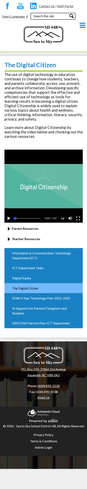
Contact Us (47, 6)
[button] (43, 230)
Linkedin (32, 6)
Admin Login (43, 447)
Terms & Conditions (43, 441)
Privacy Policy (43, 435)
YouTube (19, 6)
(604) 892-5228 (49, 386)
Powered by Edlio (43, 419)
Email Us (43, 397)
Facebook (6, 6)
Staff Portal (65, 6)
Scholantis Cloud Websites (43, 411)
